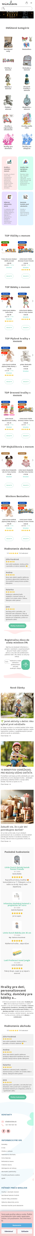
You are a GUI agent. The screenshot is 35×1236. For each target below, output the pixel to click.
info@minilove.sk (10, 1127)
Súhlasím (24, 1231)
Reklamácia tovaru (7, 1167)
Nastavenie (17, 1225)
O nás (3, 1153)
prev (2, 246)
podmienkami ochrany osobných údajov (15, 674)
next (31, 246)
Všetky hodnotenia (17, 630)
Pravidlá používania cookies (10, 1180)
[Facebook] (3, 1137)
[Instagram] (8, 1137)
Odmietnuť (9, 1231)
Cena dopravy (6, 1163)
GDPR (3, 1184)
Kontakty (4, 1150)
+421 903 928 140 (11, 1130)
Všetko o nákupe (7, 1157)
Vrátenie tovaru (6, 1170)
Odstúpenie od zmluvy (8, 1174)
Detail (8, 273)
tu (2, 1220)
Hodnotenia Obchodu (8, 1160)
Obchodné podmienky (8, 1177)
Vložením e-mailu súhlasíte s (15, 672)
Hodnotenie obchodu (16, 550)
